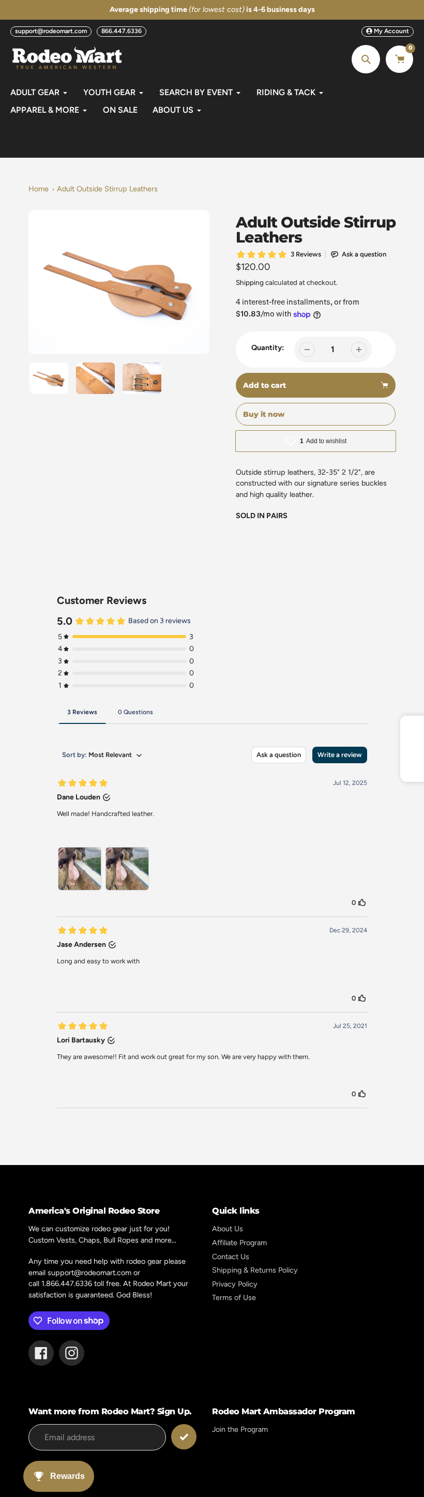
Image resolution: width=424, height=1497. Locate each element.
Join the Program (240, 1429)
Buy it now (263, 414)
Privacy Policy (235, 1284)
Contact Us (230, 1256)
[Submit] (183, 1436)
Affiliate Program (239, 1242)
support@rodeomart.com (51, 31)
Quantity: (267, 347)
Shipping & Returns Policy (255, 1270)
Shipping (250, 282)
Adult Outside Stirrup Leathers (107, 188)
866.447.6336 (121, 31)
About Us (227, 1228)
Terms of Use (234, 1297)
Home (38, 188)
